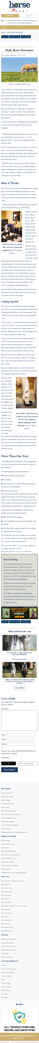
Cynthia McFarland (10, 55)
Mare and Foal (5, 924)
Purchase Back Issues (7, 943)
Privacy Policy (5, 983)
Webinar (19, 20)
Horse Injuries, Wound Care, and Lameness (14, 906)
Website (3, 744)
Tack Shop (26, 20)
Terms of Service (6, 987)
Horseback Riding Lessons (9, 818)
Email (3, 739)
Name (3, 735)
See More (19, 688)
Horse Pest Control (6, 913)
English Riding (5, 800)
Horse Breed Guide (6, 793)
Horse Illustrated (26, 37)
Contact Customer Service (9, 969)
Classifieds (4, 994)
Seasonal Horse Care (7, 927)
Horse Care (5, 37)
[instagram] (26, 11)
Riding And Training (7, 797)
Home (3, 32)
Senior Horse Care (6, 931)
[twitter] (20, 11)
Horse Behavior (5, 884)
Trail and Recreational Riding (10, 825)
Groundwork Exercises (8, 804)
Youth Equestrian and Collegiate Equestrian (14, 832)
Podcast (13, 20)
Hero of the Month (18, 23)
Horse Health (5, 899)
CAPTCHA (5, 757)
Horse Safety (5, 917)
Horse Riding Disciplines (8, 811)
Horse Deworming (14, 37)
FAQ (2, 980)
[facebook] (16, 11)
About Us (4, 965)
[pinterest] (23, 11)
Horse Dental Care (6, 888)
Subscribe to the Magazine (9, 939)
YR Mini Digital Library (8, 950)
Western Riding (5, 829)
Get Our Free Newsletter (8, 946)
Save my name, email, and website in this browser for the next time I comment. (18, 752)
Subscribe (10, 16)
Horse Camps (5, 807)
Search (29, 16)
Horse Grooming (6, 895)
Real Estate (28, 23)
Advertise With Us (6, 976)
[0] (12, 11)
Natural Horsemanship (7, 821)
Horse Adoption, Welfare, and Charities (13, 881)
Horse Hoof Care (6, 902)
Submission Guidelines (8, 972)
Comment (5, 709)
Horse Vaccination (6, 920)
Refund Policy (5, 990)
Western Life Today (7, 957)
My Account (6, 20)
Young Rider (5, 953)
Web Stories (4, 997)
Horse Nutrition (6, 909)
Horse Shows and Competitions (10, 814)
